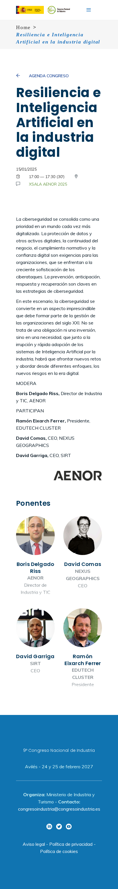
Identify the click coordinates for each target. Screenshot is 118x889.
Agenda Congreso (49, 75)
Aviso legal (34, 844)
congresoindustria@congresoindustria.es (59, 809)
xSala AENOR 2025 (48, 184)
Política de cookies (59, 851)
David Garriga (35, 650)
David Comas (82, 558)
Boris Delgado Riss (35, 558)
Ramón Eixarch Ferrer (82, 650)
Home (23, 27)
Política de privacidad (71, 844)
